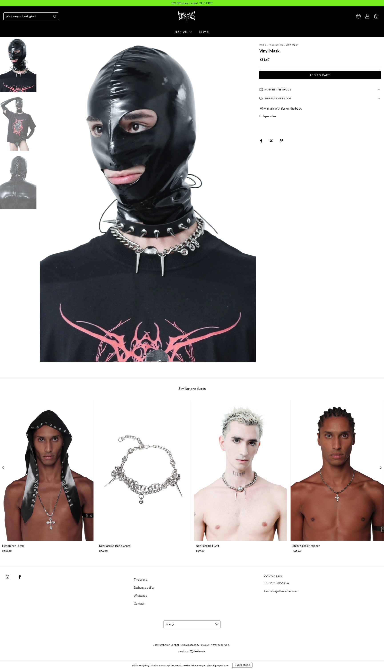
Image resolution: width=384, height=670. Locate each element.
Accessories (276, 44)
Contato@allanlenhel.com (281, 591)
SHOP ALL (181, 32)
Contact (139, 603)
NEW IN (204, 32)
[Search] (54, 16)
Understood (242, 665)
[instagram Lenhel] (7, 576)
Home (262, 44)
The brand (140, 579)
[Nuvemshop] (192, 652)
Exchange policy (144, 587)
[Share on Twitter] (271, 140)
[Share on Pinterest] (281, 140)
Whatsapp (140, 595)
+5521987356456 (276, 583)
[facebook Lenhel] (20, 576)
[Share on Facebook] (261, 140)
